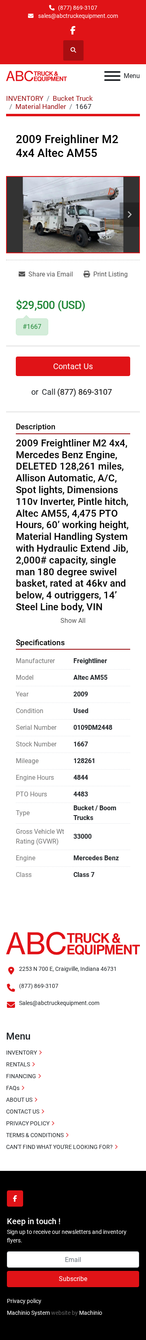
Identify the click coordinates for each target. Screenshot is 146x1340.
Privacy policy (24, 1301)
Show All (73, 620)
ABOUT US (19, 1099)
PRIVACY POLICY (27, 1123)
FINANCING (21, 1076)
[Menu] (112, 76)
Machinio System (28, 1313)
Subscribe (73, 1279)
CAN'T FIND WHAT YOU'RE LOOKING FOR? (59, 1147)
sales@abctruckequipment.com (77, 16)
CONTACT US (22, 1111)
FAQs (12, 1088)
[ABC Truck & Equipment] (73, 943)
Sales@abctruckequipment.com (59, 1003)
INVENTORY (21, 1052)
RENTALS (18, 1064)
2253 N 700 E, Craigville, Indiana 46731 (68, 969)
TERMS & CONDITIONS (35, 1135)
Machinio (90, 1313)
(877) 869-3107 (77, 7)
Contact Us (73, 366)
